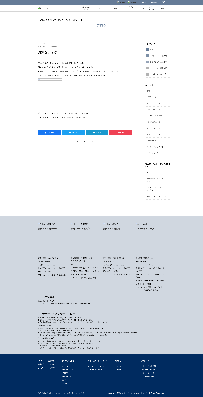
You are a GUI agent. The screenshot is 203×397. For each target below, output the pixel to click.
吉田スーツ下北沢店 (80, 228)
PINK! (152, 49)
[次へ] (92, 141)
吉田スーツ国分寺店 (47, 228)
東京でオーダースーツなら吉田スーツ (133, 393)
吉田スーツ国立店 (111, 228)
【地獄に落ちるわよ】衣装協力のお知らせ (160, 74)
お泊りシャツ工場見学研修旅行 (160, 62)
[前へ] (78, 141)
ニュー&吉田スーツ (145, 228)
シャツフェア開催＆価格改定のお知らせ (160, 68)
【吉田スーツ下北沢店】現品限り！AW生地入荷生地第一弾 (160, 56)
